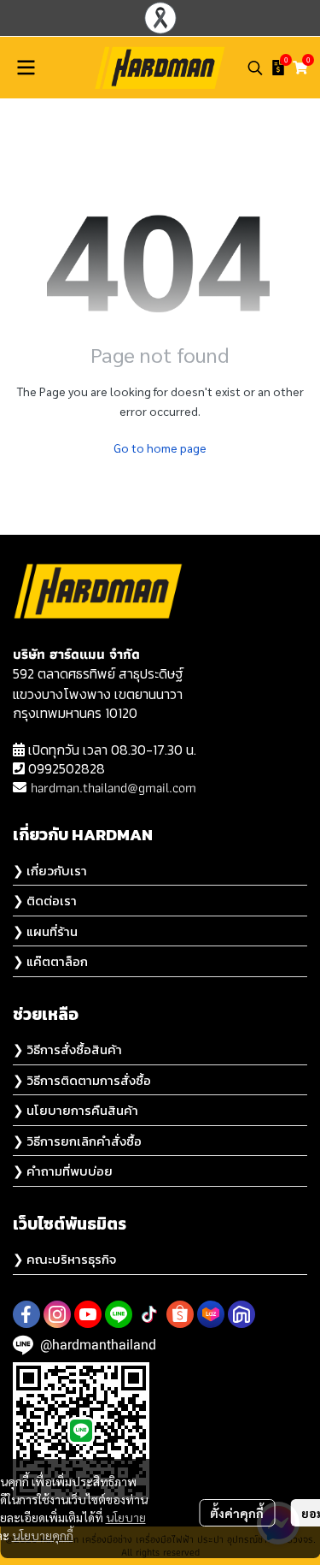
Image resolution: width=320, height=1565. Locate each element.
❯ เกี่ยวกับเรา (50, 870)
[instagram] (57, 1314)
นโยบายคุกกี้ (42, 1535)
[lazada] (210, 1314)
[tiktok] (149, 1314)
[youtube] (88, 1314)
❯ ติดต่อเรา (45, 900)
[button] (255, 68)
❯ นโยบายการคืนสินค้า (75, 1110)
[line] (118, 1314)
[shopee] (180, 1314)
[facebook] (26, 1314)
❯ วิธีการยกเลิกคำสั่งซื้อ (77, 1141)
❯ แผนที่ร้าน (45, 931)
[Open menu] (26, 67)
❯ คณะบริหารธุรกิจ (64, 1259)
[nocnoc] (241, 1314)
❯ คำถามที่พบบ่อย (63, 1171)
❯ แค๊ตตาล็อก (50, 961)
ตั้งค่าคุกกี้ (237, 1513)
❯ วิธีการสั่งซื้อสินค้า (67, 1049)
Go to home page (160, 447)
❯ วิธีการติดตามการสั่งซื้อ (82, 1080)
